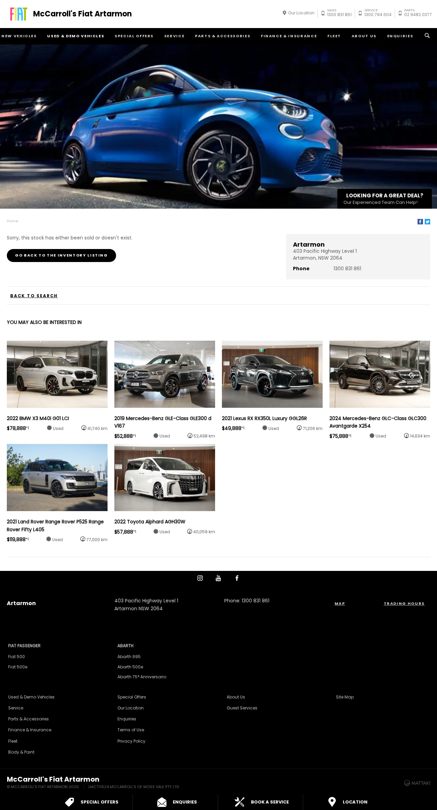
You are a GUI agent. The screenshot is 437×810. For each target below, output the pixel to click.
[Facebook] (420, 221)
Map (340, 603)
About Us (364, 36)
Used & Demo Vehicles (75, 36)
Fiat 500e (17, 667)
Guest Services (242, 708)
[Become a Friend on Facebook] (237, 578)
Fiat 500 (16, 656)
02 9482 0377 (418, 13)
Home (12, 221)
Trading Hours (404, 603)
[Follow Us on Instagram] (200, 578)
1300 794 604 (378, 13)
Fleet (334, 36)
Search (427, 36)
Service (174, 36)
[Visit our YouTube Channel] (218, 578)
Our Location (301, 13)
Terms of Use (130, 730)
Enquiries (400, 36)
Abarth (125, 646)
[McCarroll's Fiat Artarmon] (19, 14)
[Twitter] (427, 221)
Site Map (345, 697)
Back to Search (34, 295)
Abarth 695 (129, 656)
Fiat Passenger (24, 646)
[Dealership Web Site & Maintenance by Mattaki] (417, 783)
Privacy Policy (131, 741)
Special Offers (134, 36)
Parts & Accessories (222, 36)
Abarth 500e (130, 667)
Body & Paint (21, 752)
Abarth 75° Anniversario (141, 677)
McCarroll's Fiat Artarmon (82, 14)
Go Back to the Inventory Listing (61, 255)
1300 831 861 (339, 13)
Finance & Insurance (289, 36)
